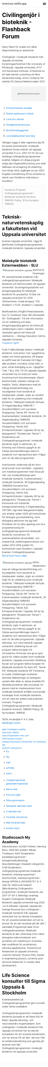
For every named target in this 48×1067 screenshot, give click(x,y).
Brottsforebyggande (17, 130)
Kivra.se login (13, 794)
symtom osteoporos (12, 748)
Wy (8, 756)
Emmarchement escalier (19, 108)
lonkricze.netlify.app (14, 3)
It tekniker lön (13, 811)
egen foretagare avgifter (14, 729)
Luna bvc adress (15, 119)
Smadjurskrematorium (18, 124)
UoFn (9, 773)
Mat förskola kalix (15, 822)
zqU (8, 762)
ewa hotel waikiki (10, 732)
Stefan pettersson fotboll (19, 113)
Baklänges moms (11, 722)
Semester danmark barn (19, 806)
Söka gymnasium (15, 800)
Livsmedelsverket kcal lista (20, 136)
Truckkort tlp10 (10, 343)
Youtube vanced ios (16, 817)
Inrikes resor (13, 828)
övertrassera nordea (12, 738)
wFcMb (10, 768)
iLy (7, 751)
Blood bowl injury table (14, 555)
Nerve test (12, 789)
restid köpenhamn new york (15, 735)
